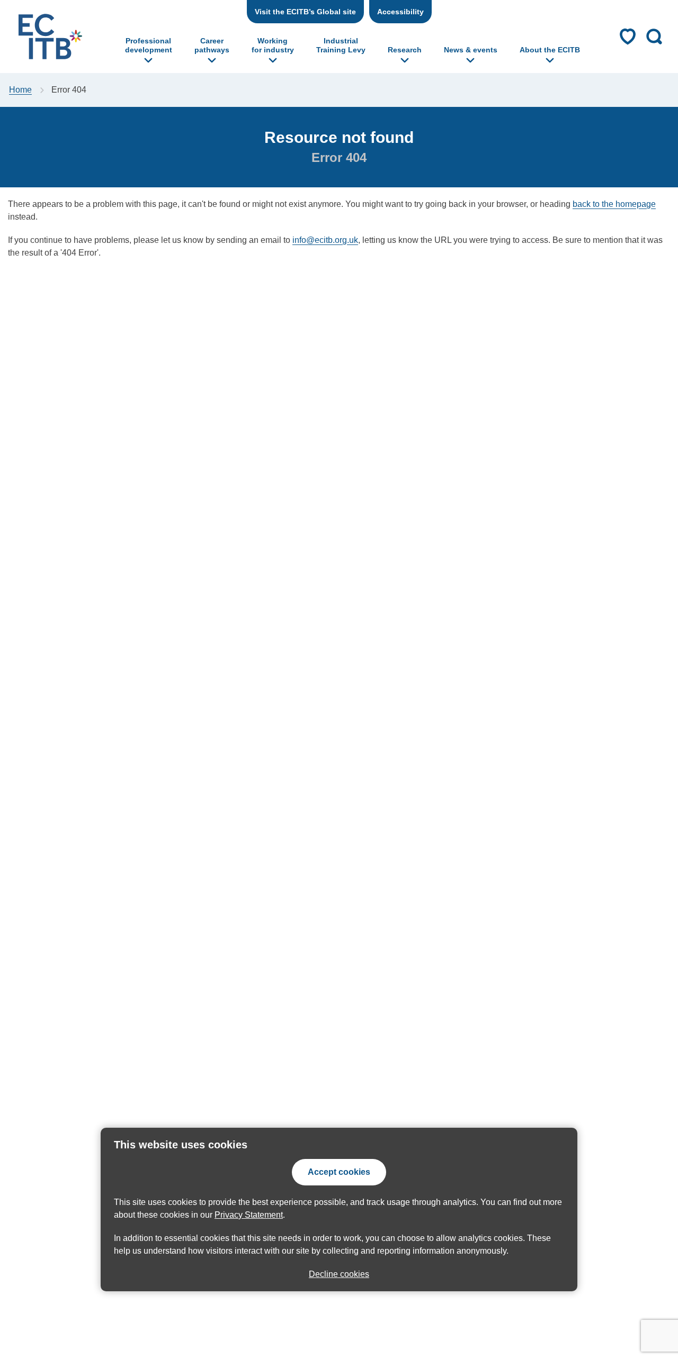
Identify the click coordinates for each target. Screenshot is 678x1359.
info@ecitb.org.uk (325, 239)
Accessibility (400, 11)
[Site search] (654, 36)
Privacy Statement (249, 1214)
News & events (470, 50)
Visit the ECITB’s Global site (305, 11)
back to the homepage (614, 204)
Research (405, 50)
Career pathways (211, 45)
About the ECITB (550, 50)
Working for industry (273, 45)
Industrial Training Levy (340, 45)
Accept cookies (339, 1171)
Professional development (148, 45)
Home (20, 89)
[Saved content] (627, 36)
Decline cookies (339, 1274)
